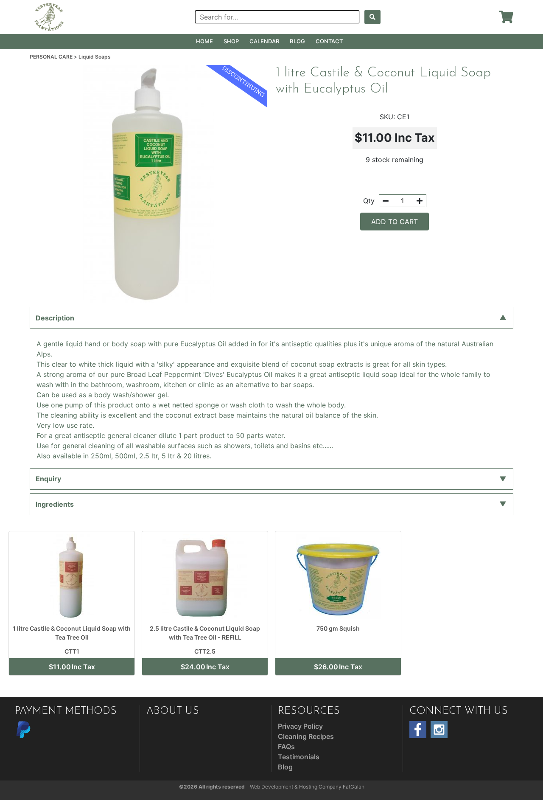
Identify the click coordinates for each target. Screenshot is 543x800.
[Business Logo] (49, 16)
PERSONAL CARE (52, 56)
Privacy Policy (300, 726)
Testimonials (298, 756)
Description (55, 318)
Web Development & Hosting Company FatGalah (307, 786)
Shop (231, 41)
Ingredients (55, 504)
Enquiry (48, 478)
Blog (297, 41)
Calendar (264, 41)
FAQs (286, 746)
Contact (329, 41)
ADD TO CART (394, 221)
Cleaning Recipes (306, 736)
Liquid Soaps (94, 56)
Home (204, 41)
